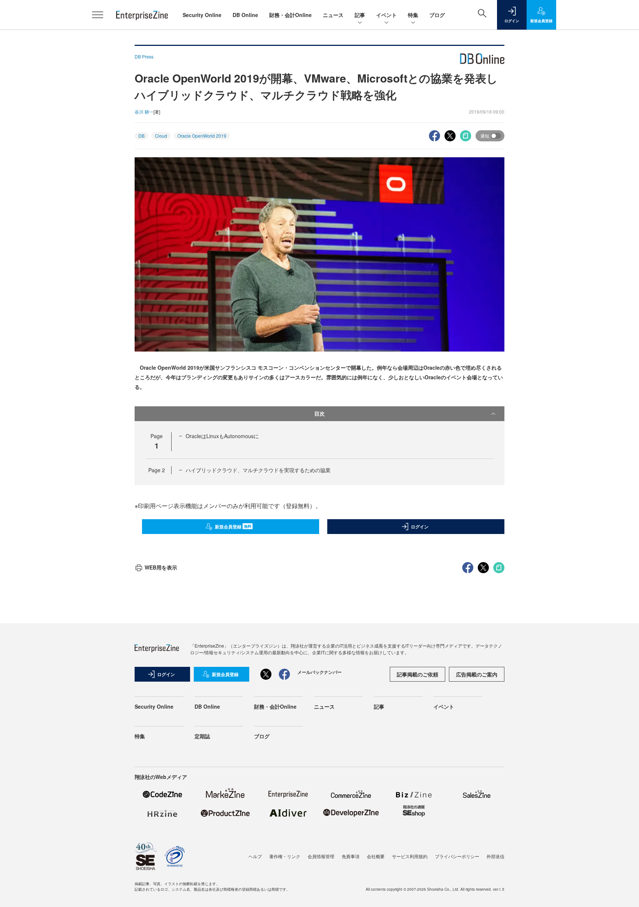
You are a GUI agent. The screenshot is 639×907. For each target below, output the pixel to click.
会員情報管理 (321, 856)
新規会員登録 (233, 526)
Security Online (202, 15)
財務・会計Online (290, 15)
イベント (386, 15)
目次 (319, 413)
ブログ (437, 15)
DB (141, 135)
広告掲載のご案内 (476, 674)
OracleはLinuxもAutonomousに (222, 436)
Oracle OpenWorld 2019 (202, 135)
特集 (413, 15)
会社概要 (376, 856)
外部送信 (495, 856)
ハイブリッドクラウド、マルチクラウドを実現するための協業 (258, 470)
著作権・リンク (284, 856)
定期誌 (202, 736)
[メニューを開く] (97, 15)
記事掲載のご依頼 (417, 674)
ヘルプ (255, 856)
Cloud (161, 135)
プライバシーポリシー (457, 856)
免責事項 (350, 856)
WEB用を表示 (161, 567)
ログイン (420, 526)
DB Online (245, 15)
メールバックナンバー (319, 672)
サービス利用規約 (409, 856)
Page (156, 470)
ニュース (333, 15)
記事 (360, 15)
